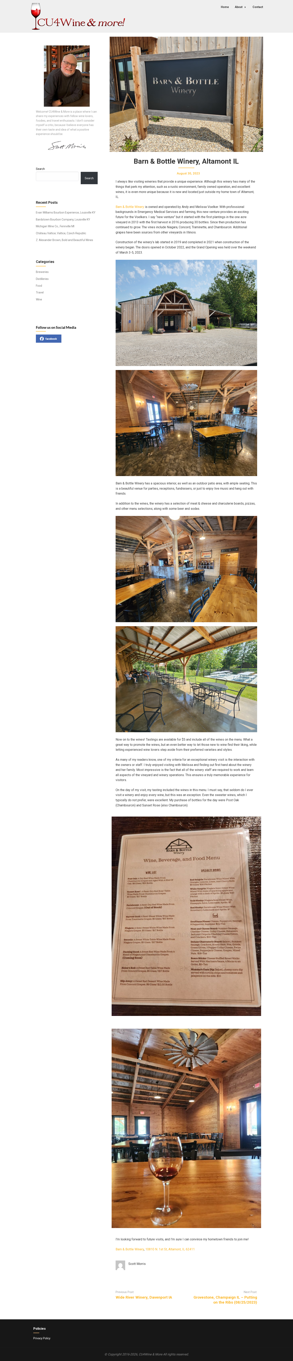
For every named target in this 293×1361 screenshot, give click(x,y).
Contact (258, 7)
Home (225, 7)
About (239, 7)
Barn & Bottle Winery (130, 207)
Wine (39, 299)
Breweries (42, 272)
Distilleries (42, 278)
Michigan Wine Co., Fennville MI (55, 226)
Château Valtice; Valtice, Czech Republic (61, 233)
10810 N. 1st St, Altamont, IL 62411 (170, 1249)
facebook (51, 338)
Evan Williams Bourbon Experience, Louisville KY (65, 212)
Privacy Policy (41, 1338)
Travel (40, 292)
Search (40, 168)
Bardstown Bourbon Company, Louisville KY (63, 219)
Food (39, 285)
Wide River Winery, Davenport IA (144, 1297)
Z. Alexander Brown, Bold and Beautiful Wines (64, 240)
